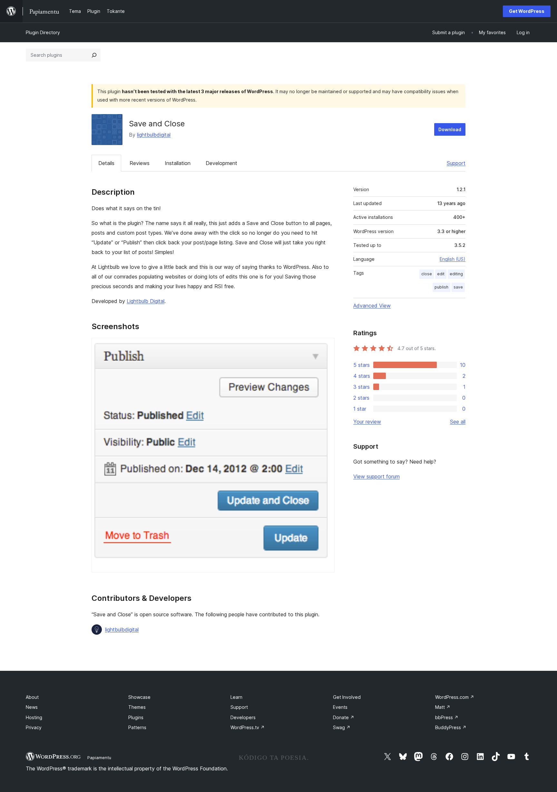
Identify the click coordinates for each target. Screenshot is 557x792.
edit (441, 273)
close (426, 273)
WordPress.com (454, 697)
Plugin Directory (43, 32)
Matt (442, 707)
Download (449, 129)
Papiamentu (99, 757)
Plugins (135, 717)
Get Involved (347, 697)
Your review (367, 421)
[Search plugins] (94, 55)
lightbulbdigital (154, 135)
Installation (178, 163)
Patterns (137, 727)
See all (457, 421)
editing (456, 273)
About (32, 697)
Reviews (140, 163)
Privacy (34, 727)
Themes (137, 707)
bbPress (446, 717)
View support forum (376, 476)
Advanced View (372, 305)
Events (340, 707)
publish (441, 287)
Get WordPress (526, 11)
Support (456, 163)
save (458, 287)
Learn (236, 697)
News (32, 707)
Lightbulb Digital (145, 301)
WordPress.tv (247, 727)
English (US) (452, 259)
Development (221, 163)
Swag (341, 727)
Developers (243, 717)
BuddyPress (450, 727)
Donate (343, 717)
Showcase (139, 697)
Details (106, 163)
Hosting (34, 717)
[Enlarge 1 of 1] (326, 346)
